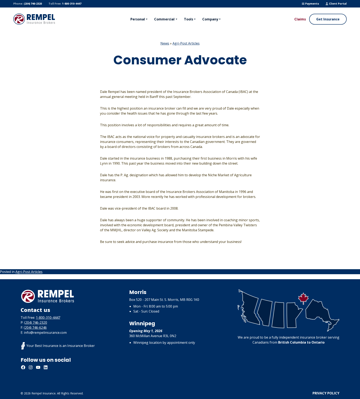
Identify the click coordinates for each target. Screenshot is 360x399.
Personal (137, 19)
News (164, 43)
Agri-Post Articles (186, 43)
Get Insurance (328, 19)
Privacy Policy (325, 393)
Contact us (35, 309)
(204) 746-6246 (35, 327)
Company (210, 19)
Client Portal (338, 3)
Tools (188, 19)
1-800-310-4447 (65, 3)
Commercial (164, 19)
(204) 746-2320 (27, 3)
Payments (312, 3)
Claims (300, 19)
